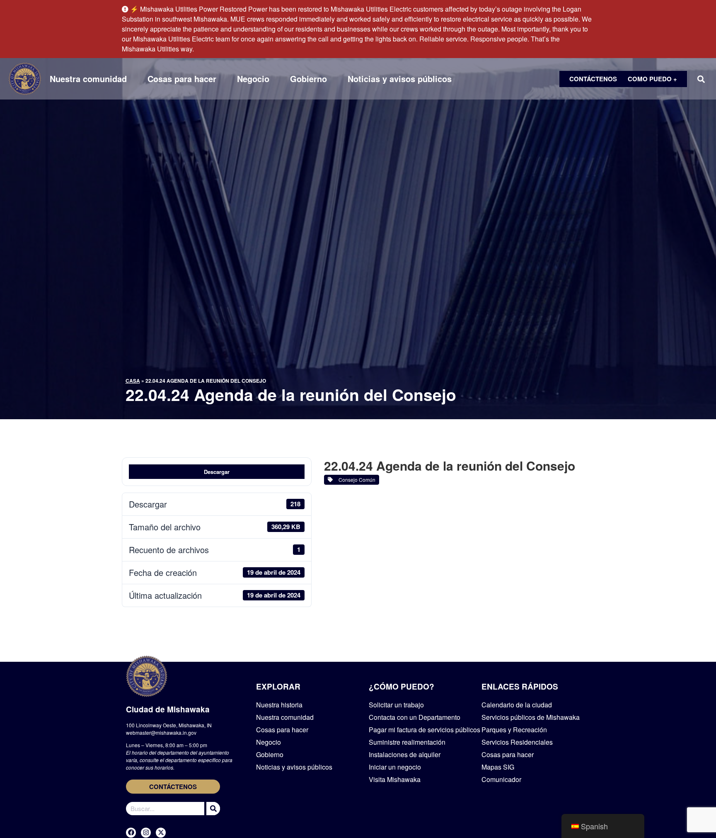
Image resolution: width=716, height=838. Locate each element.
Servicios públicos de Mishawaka (530, 717)
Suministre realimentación (407, 742)
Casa (133, 380)
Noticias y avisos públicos (400, 79)
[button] (701, 79)
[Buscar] (212, 808)
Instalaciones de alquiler (404, 754)
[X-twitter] (161, 833)
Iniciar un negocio (395, 767)
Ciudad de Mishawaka (168, 709)
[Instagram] (146, 833)
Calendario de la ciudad (516, 704)
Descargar (217, 472)
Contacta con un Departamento (414, 717)
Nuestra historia (279, 704)
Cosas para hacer (182, 79)
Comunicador (501, 779)
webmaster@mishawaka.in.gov (161, 732)
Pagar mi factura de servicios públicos (424, 729)
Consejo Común (355, 479)
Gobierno (308, 79)
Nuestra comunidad (88, 79)
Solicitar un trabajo (396, 704)
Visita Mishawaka (395, 779)
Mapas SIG (497, 767)
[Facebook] (131, 833)
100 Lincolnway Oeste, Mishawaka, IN (169, 725)
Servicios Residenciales (517, 742)
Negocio (253, 79)
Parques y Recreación (514, 729)
